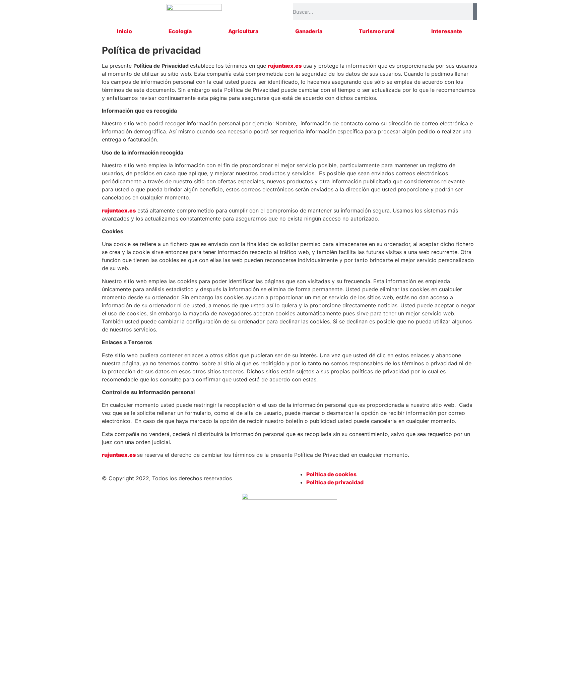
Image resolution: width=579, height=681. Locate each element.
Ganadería (308, 31)
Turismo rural (377, 31)
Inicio (124, 31)
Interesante (446, 31)
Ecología (180, 31)
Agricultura (243, 31)
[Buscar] (475, 11)
